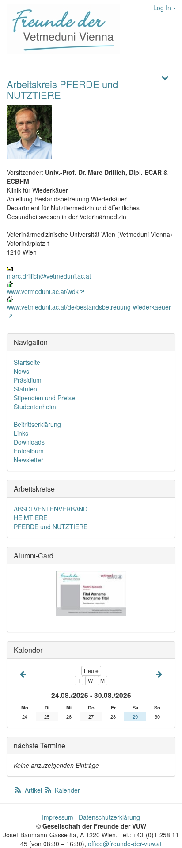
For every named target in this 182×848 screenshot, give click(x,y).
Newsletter (28, 459)
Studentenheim (35, 406)
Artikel (33, 790)
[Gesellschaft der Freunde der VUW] (60, 29)
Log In (163, 7)
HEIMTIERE (30, 517)
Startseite (27, 362)
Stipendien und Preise (44, 397)
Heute (91, 670)
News (21, 371)
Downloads (29, 442)
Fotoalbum (29, 450)
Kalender (66, 790)
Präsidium (28, 380)
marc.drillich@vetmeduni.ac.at (49, 275)
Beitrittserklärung (37, 424)
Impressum (57, 817)
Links (21, 433)
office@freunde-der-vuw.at (125, 843)
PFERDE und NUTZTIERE (50, 526)
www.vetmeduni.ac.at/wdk (43, 291)
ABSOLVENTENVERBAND (50, 508)
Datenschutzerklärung (109, 817)
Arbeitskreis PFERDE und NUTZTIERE (62, 89)
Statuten (25, 388)
